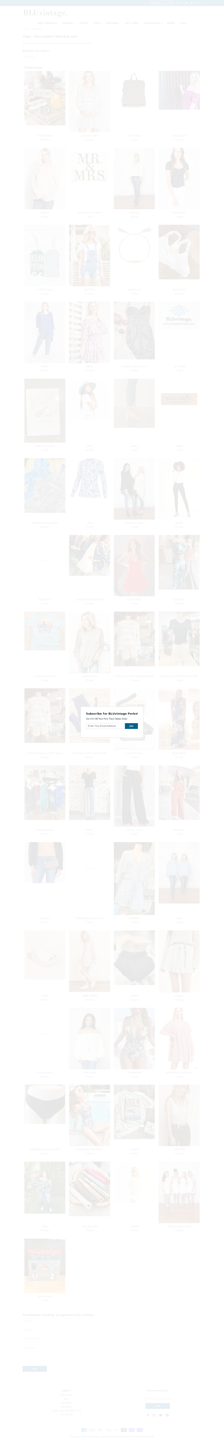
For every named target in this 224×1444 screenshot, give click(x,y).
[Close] (141, 708)
